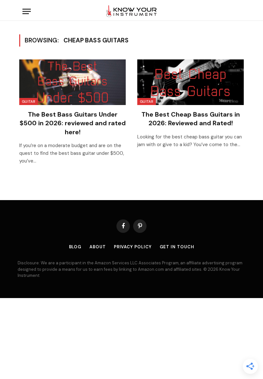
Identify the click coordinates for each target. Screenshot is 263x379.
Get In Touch (177, 247)
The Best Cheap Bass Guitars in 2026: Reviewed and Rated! (190, 118)
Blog (75, 247)
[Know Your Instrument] (131, 11)
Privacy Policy (133, 247)
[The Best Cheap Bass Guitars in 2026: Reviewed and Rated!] (190, 82)
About (97, 247)
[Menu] (26, 11)
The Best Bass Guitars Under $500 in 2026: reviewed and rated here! (73, 123)
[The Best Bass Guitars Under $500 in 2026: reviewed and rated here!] (72, 82)
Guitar (28, 101)
